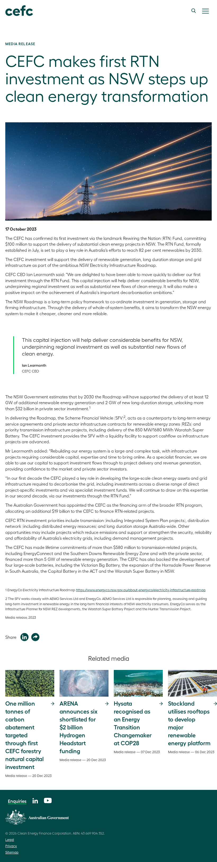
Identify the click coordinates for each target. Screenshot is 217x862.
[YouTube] (48, 799)
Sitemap (12, 852)
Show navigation (205, 11)
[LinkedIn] (35, 800)
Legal (9, 839)
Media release (20, 43)
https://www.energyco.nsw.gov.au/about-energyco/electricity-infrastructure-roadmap (141, 590)
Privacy (11, 846)
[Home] (19, 11)
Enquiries (17, 801)
